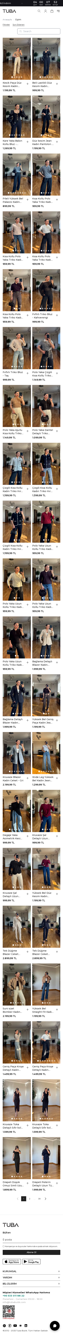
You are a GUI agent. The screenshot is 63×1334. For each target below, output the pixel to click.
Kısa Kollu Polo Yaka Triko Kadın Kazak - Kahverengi (13, 316)
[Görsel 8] (25, 193)
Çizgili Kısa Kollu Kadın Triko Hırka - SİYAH (13, 547)
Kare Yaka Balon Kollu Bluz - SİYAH (12, 142)
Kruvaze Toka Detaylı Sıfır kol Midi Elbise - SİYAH (41, 1126)
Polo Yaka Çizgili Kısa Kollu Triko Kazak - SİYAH (42, 374)
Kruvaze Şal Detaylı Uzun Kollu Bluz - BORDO (40, 837)
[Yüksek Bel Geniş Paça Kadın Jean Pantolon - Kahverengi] (46, 695)
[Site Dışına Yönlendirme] (4, 1325)
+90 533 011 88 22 (13, 1295)
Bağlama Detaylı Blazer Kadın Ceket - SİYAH (13, 721)
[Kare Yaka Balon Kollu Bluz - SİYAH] (17, 117)
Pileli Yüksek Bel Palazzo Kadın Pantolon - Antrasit (13, 200)
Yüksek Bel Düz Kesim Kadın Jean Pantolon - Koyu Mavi (42, 894)
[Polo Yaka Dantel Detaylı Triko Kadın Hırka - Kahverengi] (46, 406)
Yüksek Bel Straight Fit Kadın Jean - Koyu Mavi (42, 1010)
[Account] (46, 11)
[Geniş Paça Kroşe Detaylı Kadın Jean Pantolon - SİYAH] (46, 1042)
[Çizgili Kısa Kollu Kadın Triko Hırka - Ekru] (17, 464)
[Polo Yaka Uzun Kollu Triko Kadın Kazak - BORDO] (46, 522)
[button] (31, 1271)
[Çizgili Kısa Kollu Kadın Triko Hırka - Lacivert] (46, 464)
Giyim (18, 19)
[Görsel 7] (24, 135)
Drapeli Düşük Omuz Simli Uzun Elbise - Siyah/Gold (13, 1184)
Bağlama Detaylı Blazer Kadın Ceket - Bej (42, 663)
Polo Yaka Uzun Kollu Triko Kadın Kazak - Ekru (13, 605)
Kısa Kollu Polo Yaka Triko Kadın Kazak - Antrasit (42, 200)
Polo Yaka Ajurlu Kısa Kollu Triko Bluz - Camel (12, 432)
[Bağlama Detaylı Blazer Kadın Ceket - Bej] (46, 637)
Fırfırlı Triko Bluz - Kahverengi (42, 316)
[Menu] (58, 11)
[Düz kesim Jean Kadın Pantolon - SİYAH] (46, 117)
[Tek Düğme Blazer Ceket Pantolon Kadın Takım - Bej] (17, 927)
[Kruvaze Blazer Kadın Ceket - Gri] (17, 753)
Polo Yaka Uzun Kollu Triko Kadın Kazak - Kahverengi (42, 605)
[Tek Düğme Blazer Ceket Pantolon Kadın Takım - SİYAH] (46, 927)
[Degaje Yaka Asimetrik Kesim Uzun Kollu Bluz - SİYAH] (17, 811)
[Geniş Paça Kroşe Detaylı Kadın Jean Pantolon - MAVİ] (17, 1042)
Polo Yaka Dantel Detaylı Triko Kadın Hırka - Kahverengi (42, 432)
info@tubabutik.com (14, 1302)
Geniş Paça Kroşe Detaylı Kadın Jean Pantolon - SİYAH (42, 1068)
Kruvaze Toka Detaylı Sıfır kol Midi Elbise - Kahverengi (12, 1126)
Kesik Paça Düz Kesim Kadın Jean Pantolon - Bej (12, 84)
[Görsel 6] (52, 77)
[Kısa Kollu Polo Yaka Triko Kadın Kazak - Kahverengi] (17, 290)
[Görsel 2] (14, 77)
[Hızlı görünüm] (27, 83)
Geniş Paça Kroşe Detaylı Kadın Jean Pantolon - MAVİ (13, 1068)
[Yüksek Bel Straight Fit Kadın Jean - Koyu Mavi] (46, 984)
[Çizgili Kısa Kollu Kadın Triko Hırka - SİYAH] (17, 522)
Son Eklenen (19, 25)
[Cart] (52, 11)
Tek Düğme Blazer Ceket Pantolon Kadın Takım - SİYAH (41, 952)
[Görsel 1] (12, 77)
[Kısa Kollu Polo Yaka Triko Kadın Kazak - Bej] (17, 232)
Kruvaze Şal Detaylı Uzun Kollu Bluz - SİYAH (10, 894)
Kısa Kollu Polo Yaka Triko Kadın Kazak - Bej (13, 258)
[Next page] (45, 1198)
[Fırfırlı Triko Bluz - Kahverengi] (46, 290)
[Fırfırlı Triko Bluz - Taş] (17, 348)
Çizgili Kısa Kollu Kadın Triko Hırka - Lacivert (42, 489)
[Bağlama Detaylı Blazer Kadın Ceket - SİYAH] (17, 695)
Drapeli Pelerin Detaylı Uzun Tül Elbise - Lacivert (42, 1184)
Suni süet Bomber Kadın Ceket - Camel (11, 1010)
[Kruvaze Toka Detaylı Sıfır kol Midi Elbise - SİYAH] (46, 1100)
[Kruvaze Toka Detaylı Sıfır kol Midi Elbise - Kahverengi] (17, 1100)
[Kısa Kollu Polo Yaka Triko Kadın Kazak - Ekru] (46, 232)
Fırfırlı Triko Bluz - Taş (13, 374)
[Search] (39, 11)
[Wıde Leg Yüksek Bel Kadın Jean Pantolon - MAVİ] (46, 753)
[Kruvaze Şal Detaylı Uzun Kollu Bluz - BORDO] (46, 811)
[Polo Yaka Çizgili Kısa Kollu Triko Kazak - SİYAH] (46, 348)
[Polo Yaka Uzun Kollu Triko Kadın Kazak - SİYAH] (17, 637)
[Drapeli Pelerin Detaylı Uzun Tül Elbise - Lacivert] (46, 1158)
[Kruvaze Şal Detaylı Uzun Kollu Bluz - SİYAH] (17, 869)
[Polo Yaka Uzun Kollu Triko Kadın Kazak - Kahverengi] (46, 579)
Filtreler (6, 25)
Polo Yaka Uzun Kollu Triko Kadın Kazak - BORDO (42, 547)
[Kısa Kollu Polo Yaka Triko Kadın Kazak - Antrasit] (46, 175)
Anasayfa (7, 19)
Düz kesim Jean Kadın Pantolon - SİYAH (42, 142)
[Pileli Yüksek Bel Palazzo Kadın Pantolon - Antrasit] (17, 175)
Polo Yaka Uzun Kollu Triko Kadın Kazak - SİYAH (13, 663)
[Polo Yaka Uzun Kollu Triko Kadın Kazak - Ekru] (17, 579)
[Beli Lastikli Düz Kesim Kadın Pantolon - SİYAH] (46, 59)
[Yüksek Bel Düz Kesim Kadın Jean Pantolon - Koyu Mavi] (46, 869)
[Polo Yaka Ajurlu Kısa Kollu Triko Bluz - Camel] (17, 406)
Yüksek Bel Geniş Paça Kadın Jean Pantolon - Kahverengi (42, 721)
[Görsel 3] (16, 77)
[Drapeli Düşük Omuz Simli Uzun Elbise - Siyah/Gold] (17, 1158)
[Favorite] (29, 39)
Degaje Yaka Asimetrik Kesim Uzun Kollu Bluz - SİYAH (13, 837)
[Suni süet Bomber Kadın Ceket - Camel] (17, 984)
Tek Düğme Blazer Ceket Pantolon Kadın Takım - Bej (12, 952)
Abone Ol (31, 1252)
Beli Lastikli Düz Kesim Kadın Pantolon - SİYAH (42, 84)
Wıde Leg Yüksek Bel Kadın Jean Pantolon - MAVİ (42, 779)
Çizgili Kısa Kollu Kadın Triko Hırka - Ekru (13, 489)
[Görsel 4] (19, 77)
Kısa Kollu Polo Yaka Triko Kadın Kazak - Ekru (42, 258)
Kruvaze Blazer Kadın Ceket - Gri (13, 779)
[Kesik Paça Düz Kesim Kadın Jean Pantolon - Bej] (17, 59)
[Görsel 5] (21, 77)
